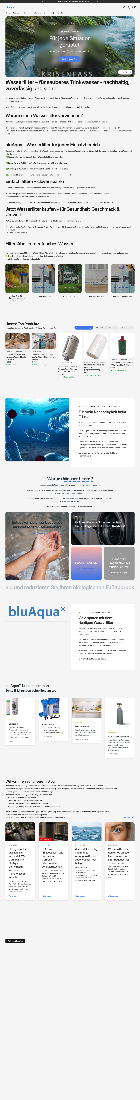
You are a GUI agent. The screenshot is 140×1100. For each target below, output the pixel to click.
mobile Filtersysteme (60, 169)
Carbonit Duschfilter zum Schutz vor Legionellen (67, 370)
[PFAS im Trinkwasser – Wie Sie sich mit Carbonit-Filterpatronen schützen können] (53, 831)
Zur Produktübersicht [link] (85, 569)
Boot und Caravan (127, 328)
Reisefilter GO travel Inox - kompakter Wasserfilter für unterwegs (16, 356)
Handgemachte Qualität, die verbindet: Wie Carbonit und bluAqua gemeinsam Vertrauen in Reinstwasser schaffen (18, 863)
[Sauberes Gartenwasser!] (70, 46)
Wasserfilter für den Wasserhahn (106, 328)
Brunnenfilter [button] (69, 63)
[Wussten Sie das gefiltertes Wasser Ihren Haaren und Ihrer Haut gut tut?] (120, 831)
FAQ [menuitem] (52, 13)
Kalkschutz (62, 163)
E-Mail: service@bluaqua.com (87, 1)
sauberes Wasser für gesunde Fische (57, 175)
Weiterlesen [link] (13, 896)
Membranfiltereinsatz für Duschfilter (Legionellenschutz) (94, 367)
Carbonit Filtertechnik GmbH (16, 352)
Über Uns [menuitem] (37, 13)
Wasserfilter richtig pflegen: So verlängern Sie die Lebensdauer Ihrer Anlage (86, 856)
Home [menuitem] (7, 13)
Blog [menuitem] (45, 13)
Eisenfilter (52, 163)
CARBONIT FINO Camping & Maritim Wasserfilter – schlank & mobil (44, 356)
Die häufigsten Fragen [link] (119, 572)
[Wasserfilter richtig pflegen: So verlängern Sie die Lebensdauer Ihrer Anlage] (87, 831)
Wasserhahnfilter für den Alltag (50, 157)
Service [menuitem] (26, 13)
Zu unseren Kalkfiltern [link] (83, 532)
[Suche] (124, 7)
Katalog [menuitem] (16, 13)
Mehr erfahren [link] (37, 533)
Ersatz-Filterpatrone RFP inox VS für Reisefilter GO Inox (121, 364)
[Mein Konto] (129, 7)
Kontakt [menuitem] (60, 13)
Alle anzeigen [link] (128, 818)
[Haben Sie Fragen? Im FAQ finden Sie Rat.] (119, 563)
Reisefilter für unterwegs (84, 328)
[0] (133, 7)
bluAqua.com (36, 352)
